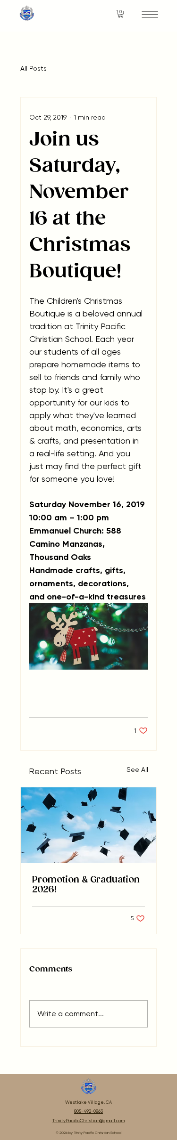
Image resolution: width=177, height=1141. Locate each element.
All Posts (33, 68)
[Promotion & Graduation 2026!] (88, 825)
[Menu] (150, 14)
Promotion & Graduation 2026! (86, 885)
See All (137, 769)
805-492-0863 (88, 1111)
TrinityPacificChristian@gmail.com (88, 1120)
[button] (120, 13)
